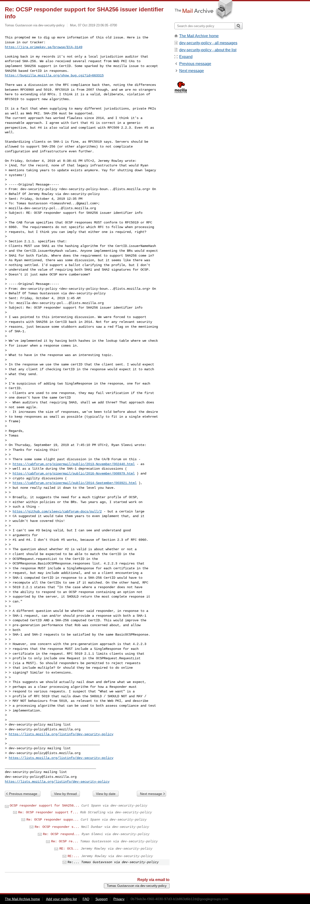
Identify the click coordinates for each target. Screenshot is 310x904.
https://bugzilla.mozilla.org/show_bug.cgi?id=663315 (54, 75)
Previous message (23, 794)
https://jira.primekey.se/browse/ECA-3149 (43, 47)
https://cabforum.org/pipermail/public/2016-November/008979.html (74, 473)
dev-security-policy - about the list (207, 50)
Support (101, 899)
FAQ (86, 899)
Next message (151, 794)
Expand (186, 57)
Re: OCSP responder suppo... (52, 820)
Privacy (118, 899)
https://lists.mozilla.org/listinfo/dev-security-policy (61, 734)
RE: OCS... (69, 849)
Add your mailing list (61, 899)
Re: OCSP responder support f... (48, 812)
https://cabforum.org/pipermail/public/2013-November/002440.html (74, 464)
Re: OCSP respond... (61, 834)
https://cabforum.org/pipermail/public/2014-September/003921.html (75, 483)
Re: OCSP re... (64, 841)
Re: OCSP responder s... (57, 827)
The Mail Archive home (199, 36)
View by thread (65, 794)
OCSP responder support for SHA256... (44, 806)
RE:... (73, 856)
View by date (106, 794)
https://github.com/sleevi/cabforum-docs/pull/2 (57, 511)
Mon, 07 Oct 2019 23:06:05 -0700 (93, 25)
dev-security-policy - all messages (208, 43)
